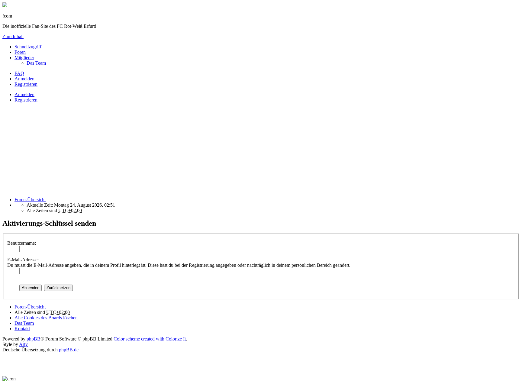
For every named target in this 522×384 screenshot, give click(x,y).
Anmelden (24, 94)
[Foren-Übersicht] (4, 5)
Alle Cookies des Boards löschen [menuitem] (46, 317)
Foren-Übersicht (30, 306)
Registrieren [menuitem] (25, 84)
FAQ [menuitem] (19, 73)
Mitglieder (24, 57)
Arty (23, 344)
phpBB (33, 338)
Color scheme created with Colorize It (150, 338)
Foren (20, 52)
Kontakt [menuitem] (22, 328)
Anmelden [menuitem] (24, 78)
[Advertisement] (183, 150)
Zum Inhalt (13, 36)
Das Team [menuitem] (36, 63)
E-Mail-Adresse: (23, 259)
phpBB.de (69, 349)
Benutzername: (21, 243)
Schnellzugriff (27, 46)
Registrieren (25, 99)
